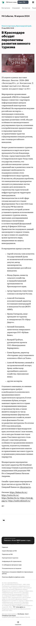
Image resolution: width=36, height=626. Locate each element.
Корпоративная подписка (10, 558)
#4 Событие (7, 16)
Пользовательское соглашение (11, 568)
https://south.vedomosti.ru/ (19, 501)
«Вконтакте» (25, 487)
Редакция (5, 547)
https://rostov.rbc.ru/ (10, 495)
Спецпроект (16, 8)
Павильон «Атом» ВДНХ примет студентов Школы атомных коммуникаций (18, 540)
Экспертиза (26, 8)
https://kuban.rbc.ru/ (18, 492)
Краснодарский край (23, 26)
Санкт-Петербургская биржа (15, 614)
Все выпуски (6, 8)
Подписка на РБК (7, 554)
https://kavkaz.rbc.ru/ (11, 498)
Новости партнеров (9, 26)
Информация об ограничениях (11, 561)
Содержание (18, 624)
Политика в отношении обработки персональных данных (17, 572)
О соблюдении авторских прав (12, 565)
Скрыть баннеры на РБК (9, 551)
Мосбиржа (21, 614)
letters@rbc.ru (20, 607)
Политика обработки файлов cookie (13, 577)
